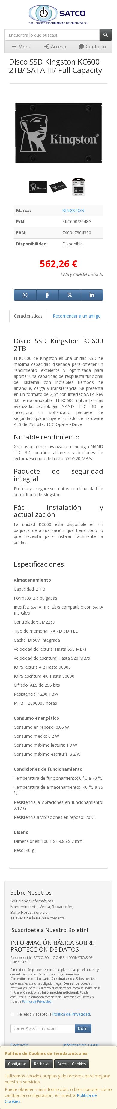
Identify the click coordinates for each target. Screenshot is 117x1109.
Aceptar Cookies (72, 1063)
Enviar (83, 1028)
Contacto (95, 46)
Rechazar (42, 1063)
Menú (24, 46)
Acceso (58, 46)
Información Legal (80, 1045)
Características (28, 316)
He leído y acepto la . (54, 1014)
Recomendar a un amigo (77, 316)
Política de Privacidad (36, 1001)
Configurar (17, 1063)
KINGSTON (73, 210)
